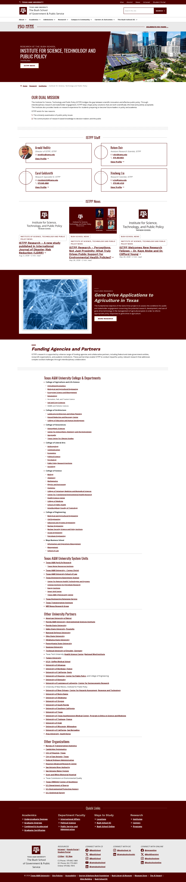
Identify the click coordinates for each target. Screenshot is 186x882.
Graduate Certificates (34, 830)
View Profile (40, 158)
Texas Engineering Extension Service (61, 599)
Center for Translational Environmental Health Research (69, 495)
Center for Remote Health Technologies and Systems (68, 581)
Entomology (52, 396)
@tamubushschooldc (126, 854)
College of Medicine (55, 501)
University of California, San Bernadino (63, 730)
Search (159, 11)
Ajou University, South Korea (58, 734)
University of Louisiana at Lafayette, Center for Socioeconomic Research (77, 683)
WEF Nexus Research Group (57, 606)
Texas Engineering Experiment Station (62, 578)
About (21, 20)
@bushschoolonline (153, 862)
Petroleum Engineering (56, 536)
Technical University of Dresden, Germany (64, 651)
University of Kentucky (56, 679)
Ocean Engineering (54, 533)
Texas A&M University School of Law (61, 574)
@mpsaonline (151, 850)
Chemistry (51, 478)
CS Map (61, 856)
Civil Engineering (53, 519)
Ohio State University (55, 636)
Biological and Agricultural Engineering (62, 389)
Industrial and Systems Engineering (61, 523)
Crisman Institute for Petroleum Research (63, 585)
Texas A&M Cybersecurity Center (60, 595)
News (137, 2)
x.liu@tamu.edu (120, 180)
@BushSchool (95, 850)
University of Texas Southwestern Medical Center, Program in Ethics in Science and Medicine (86, 716)
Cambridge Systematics (56, 749)
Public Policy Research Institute (59, 463)
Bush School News (80, 236)
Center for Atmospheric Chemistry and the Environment (69, 432)
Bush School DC (104, 822)
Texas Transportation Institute (59, 602)
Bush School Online (106, 826)
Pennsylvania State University (59, 643)
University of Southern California (60, 708)
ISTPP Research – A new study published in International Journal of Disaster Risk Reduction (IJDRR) (39, 247)
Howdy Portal (73, 849)
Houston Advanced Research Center (61, 764)
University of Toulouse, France (59, 719)
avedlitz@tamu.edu (46, 154)
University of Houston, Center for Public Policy (66, 676)
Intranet (146, 2)
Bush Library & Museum (122, 875)
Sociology (51, 467)
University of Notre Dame (57, 694)
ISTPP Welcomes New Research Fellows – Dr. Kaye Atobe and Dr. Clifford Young (141, 251)
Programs (137, 826)
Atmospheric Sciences (56, 428)
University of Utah (54, 723)
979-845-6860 (43, 183)
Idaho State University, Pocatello (60, 629)
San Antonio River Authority (58, 767)
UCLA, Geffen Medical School (58, 661)
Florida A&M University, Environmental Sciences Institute (70, 622)
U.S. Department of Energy (57, 785)
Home (25, 86)
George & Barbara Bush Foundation (94, 875)
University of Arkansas (55, 665)
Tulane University (53, 658)
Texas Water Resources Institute (60, 566)
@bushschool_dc (124, 850)
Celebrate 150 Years (156, 27)
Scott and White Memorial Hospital (61, 774)
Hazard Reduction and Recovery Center (62, 417)
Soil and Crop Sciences (56, 403)
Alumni (129, 2)
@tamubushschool (97, 862)
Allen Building (86, 879)
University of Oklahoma (56, 697)
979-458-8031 (118, 157)
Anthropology (52, 446)
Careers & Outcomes (104, 20)
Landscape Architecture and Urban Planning (64, 414)
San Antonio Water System (57, 771)
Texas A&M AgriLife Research (58, 562)
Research (62, 20)
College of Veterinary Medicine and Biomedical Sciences (69, 491)
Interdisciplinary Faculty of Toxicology (62, 508)
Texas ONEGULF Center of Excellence (62, 782)
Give (121, 2)
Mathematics (52, 481)
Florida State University (56, 625)
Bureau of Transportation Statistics (61, 746)
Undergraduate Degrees (36, 819)
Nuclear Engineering (55, 526)
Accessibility (70, 875)
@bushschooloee (152, 858)
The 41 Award (156, 875)
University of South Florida (57, 705)
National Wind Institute (94, 654)
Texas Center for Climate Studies (60, 438)
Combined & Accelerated (36, 826)
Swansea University (54, 647)
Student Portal (159, 2)
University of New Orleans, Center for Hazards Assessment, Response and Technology (83, 690)
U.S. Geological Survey (55, 792)
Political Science (53, 457)
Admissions (48, 20)
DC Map (69, 856)
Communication (53, 450)
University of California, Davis (59, 672)
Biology (50, 474)
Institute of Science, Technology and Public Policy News (42, 237)
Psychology (52, 460)
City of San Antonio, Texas (57, 756)
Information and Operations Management (64, 544)
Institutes (43, 86)
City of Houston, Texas (56, 753)
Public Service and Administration (69, 828)
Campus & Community (80, 20)
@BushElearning (152, 854)
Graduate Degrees (33, 822)
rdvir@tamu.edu (120, 154)
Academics (33, 20)
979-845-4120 (118, 183)
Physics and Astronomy (56, 484)
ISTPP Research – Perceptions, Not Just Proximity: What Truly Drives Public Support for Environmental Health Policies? (90, 252)
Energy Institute (53, 588)
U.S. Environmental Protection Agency (62, 789)
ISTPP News (29, 66)
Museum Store (141, 875)
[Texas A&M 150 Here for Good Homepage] (27, 27)
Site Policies (57, 875)
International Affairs (70, 819)
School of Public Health (56, 505)
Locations (101, 819)
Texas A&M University (32, 2)
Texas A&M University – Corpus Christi (62, 570)
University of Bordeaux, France (59, 669)
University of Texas (54, 712)
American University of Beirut (59, 618)
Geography (51, 435)
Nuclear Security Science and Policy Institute (65, 529)
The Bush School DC (126, 20)
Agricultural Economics (56, 386)
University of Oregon (55, 701)
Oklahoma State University (57, 640)
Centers (136, 822)
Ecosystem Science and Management (62, 392)
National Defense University (58, 632)
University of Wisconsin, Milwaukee (61, 726)
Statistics (51, 488)
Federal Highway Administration (60, 760)
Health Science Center (56, 498)
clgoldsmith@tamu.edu (48, 180)
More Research (105, 319)
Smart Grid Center (54, 591)
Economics (51, 453)
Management (52, 547)
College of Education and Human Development (65, 421)
